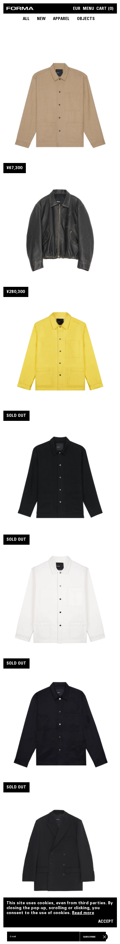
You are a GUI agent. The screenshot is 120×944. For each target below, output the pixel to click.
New (41, 19)
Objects (86, 19)
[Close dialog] (104, 936)
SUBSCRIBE (89, 937)
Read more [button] (83, 913)
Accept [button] (106, 922)
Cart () (105, 9)
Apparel (61, 19)
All (26, 19)
